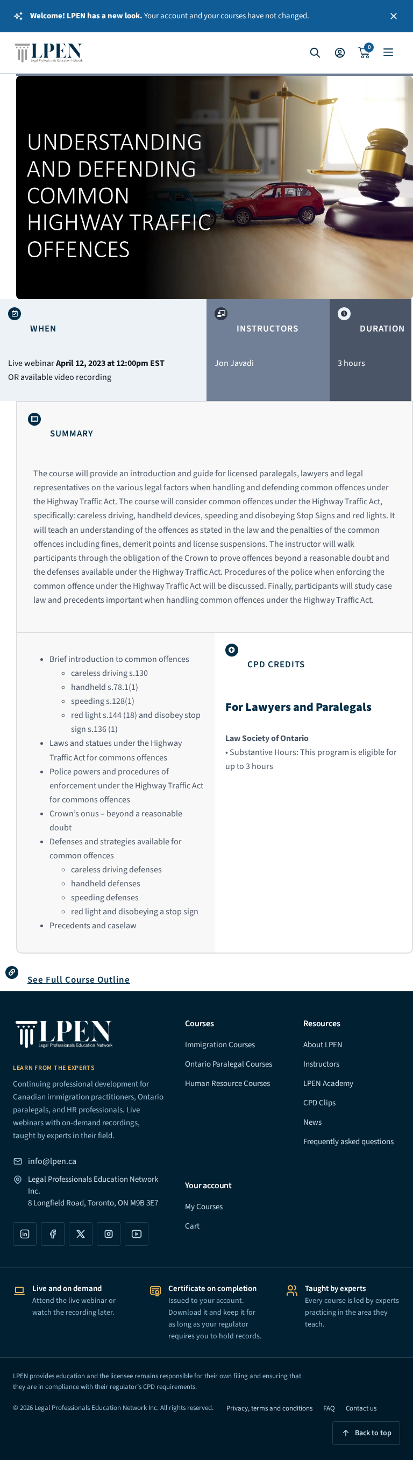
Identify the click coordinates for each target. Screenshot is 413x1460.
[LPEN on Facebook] (53, 1234)
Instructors (321, 1064)
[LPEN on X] (80, 1234)
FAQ (329, 1408)
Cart (192, 1226)
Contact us (361, 1408)
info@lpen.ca (52, 1161)
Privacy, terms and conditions (269, 1408)
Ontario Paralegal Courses (228, 1064)
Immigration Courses (220, 1044)
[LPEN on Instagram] (108, 1234)
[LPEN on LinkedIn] (25, 1234)
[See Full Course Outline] (11, 972)
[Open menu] (388, 53)
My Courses (204, 1206)
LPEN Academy (328, 1083)
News (312, 1122)
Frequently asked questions (348, 1141)
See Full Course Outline (78, 980)
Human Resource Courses (227, 1083)
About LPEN (323, 1044)
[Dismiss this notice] (394, 16)
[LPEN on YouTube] (136, 1234)
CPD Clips (319, 1103)
